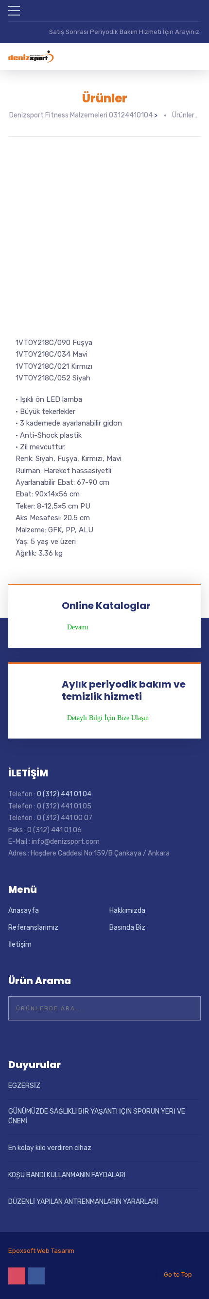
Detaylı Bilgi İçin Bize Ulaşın (108, 718)
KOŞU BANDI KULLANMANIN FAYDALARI (66, 1175)
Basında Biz (127, 927)
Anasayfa (23, 910)
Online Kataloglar (106, 605)
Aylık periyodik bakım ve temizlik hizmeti (124, 690)
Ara (187, 1008)
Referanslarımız (33, 927)
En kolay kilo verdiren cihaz (49, 1148)
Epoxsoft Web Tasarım (41, 1250)
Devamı (77, 627)
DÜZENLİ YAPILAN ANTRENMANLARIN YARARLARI (83, 1202)
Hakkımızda (127, 910)
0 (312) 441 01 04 (64, 794)
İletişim (20, 944)
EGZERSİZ (24, 1086)
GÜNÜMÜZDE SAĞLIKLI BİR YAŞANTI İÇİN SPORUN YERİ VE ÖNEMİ (96, 1116)
